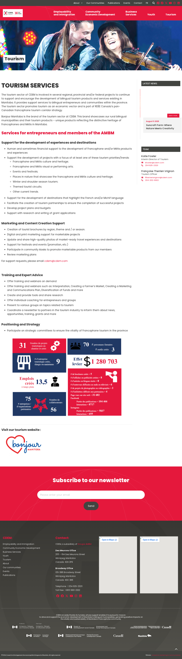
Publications (114, 3)
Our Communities (95, 3)
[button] (153, 3)
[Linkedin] (178, 3)
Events (127, 3)
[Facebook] (158, 3)
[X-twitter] (166, 3)
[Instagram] (174, 3)
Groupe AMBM (84, 544)
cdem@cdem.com (56, 261)
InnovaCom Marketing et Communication (166, 655)
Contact (138, 3)
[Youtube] (170, 3)
